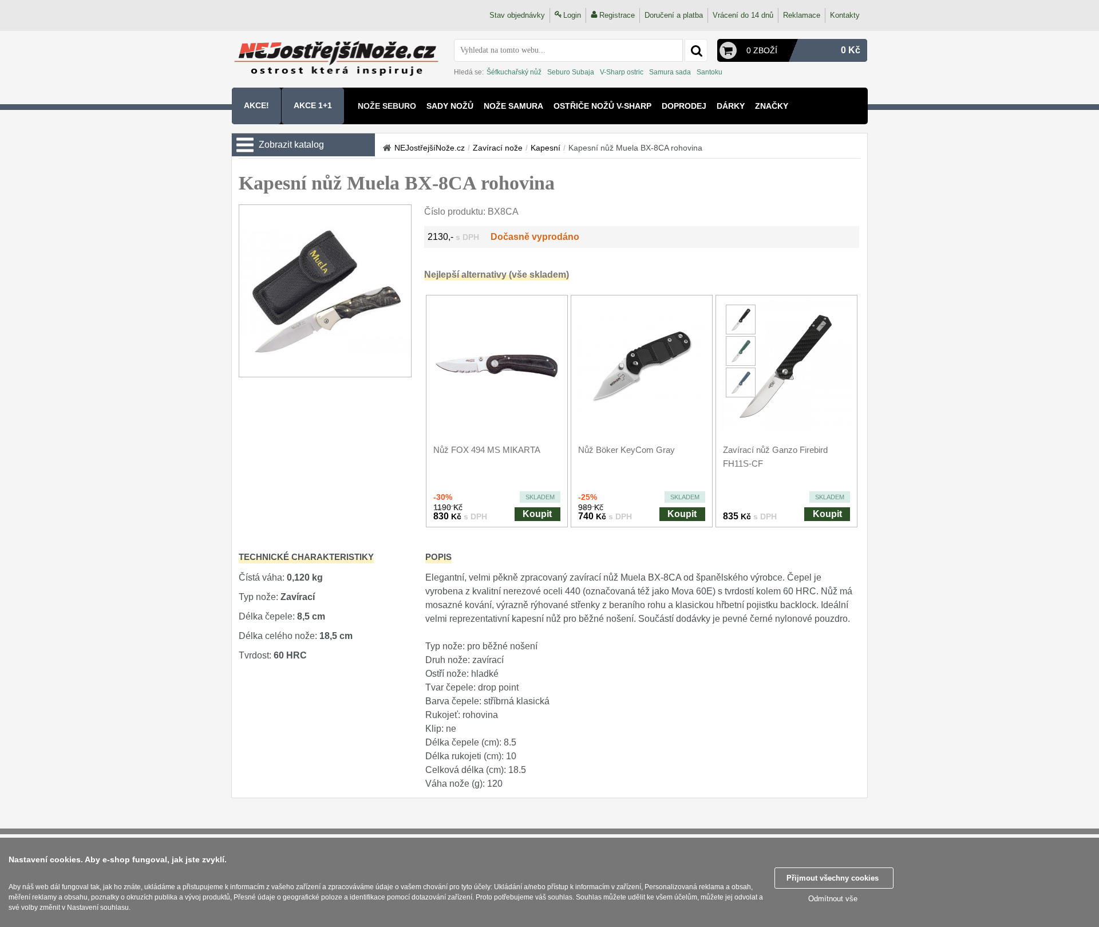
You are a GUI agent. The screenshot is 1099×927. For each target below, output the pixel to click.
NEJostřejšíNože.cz (429, 147)
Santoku (709, 72)
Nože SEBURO (387, 106)
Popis (438, 557)
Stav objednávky (517, 15)
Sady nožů (449, 106)
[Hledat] (696, 50)
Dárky (731, 106)
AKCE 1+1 (313, 105)
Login (572, 15)
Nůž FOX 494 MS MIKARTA (486, 450)
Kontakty (845, 15)
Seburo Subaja (570, 72)
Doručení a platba (674, 15)
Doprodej (684, 106)
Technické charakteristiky (306, 557)
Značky (771, 106)
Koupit (537, 514)
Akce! (256, 105)
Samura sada (670, 72)
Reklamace (801, 15)
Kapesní (545, 147)
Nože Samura (513, 106)
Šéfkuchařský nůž (514, 72)
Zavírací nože (498, 147)
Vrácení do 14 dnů (743, 15)
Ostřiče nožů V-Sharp (602, 106)
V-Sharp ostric (621, 72)
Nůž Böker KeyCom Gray (626, 450)
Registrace (617, 15)
